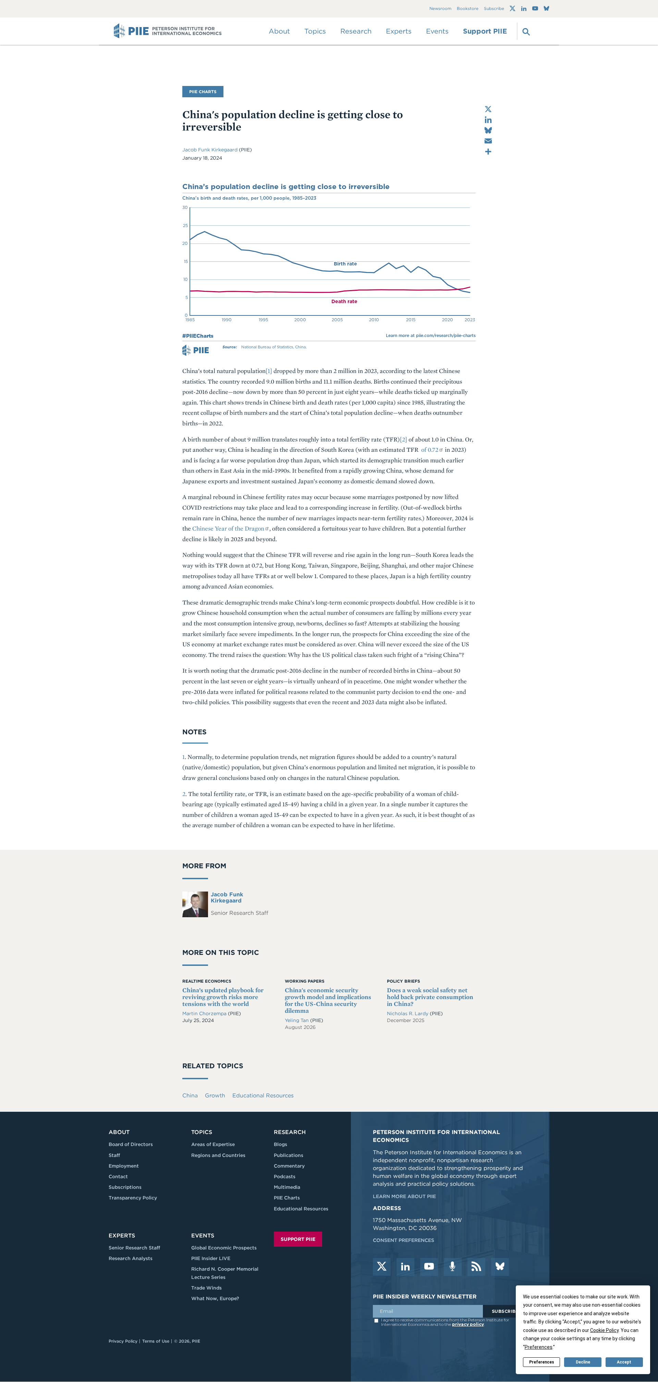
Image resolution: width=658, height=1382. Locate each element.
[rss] (476, 1267)
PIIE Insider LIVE (210, 1258)
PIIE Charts (287, 1197)
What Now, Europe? (215, 1298)
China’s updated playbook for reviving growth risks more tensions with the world (223, 996)
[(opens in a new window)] (512, 8)
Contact (118, 1176)
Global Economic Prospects (224, 1247)
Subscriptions (125, 1187)
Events (437, 31)
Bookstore (467, 8)
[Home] (168, 31)
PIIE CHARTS (203, 91)
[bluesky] (500, 1267)
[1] (269, 370)
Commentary (289, 1166)
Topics (201, 1132)
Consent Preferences (403, 1240)
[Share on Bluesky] (488, 130)
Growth (215, 1095)
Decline (583, 1362)
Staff (114, 1155)
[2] (403, 439)
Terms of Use (155, 1341)
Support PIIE (485, 31)
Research (290, 1132)
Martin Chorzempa (205, 1013)
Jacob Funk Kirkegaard (210, 149)
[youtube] (429, 1267)
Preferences (541, 1362)
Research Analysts (131, 1258)
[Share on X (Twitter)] (488, 109)
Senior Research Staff (134, 1247)
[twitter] (382, 1267)
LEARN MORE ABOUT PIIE (404, 1196)
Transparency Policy (133, 1197)
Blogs (280, 1144)
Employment (124, 1166)
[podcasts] (453, 1267)
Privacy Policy (123, 1341)
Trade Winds (206, 1288)
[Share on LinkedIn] (488, 119)
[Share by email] (488, 141)
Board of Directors (131, 1144)
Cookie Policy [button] (604, 1330)
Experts (122, 1235)
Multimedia (287, 1187)
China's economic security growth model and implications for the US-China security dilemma (328, 1000)
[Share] (488, 151)
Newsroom (440, 8)
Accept (624, 1362)
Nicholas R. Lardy (408, 1013)
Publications (288, 1155)
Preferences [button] (538, 1347)
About (119, 1132)
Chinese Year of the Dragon (228, 528)
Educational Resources (263, 1095)
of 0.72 (429, 449)
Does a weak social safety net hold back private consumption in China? (430, 996)
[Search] (525, 31)
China (190, 1095)
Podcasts (284, 1176)
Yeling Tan (297, 1020)
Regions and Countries (218, 1155)
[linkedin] (405, 1267)
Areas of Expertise (213, 1144)
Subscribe (494, 8)
